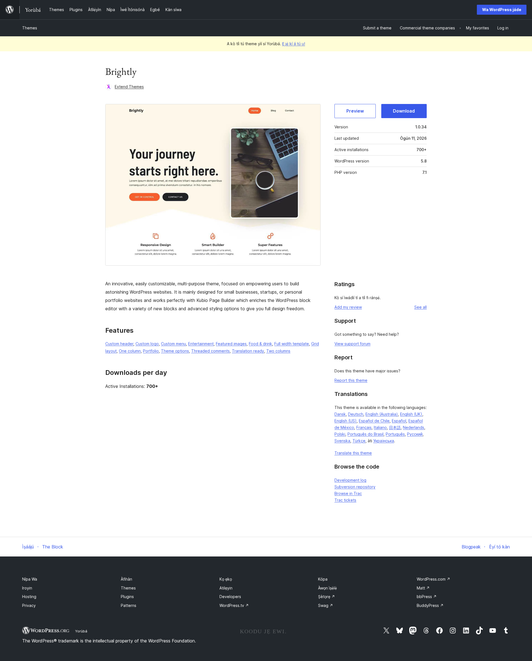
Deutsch (355, 414)
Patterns (128, 605)
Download (404, 111)
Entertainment (201, 343)
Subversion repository (354, 486)
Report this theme (350, 380)
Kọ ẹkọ (225, 579)
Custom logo (147, 343)
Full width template (291, 343)
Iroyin (27, 588)
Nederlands (413, 427)
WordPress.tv (234, 605)
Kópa (323, 579)
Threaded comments (210, 351)
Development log (350, 480)
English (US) (345, 420)
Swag (325, 605)
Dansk (340, 414)
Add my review (348, 307)
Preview (355, 111)
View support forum (352, 343)
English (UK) (411, 414)
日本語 (395, 427)
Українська (383, 440)
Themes (29, 28)
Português (395, 434)
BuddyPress (430, 605)
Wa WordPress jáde (501, 9)
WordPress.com (433, 579)
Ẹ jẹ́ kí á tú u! (293, 43)
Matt (423, 588)
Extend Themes (129, 86)
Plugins (127, 596)
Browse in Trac (348, 493)
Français (364, 427)
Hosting (29, 596)
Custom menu (173, 343)
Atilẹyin (225, 588)
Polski (339, 434)
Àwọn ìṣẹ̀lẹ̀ (327, 588)
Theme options (175, 351)
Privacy (29, 605)
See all (420, 307)
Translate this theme (353, 453)
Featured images (231, 343)
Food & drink (260, 343)
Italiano (380, 427)
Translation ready (248, 351)
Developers (230, 596)
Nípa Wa (29, 579)
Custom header (119, 343)
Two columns (278, 351)
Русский (415, 434)
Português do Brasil (365, 434)
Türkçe (358, 440)
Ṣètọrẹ (326, 596)
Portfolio (151, 351)
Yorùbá (81, 631)
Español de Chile (374, 420)
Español (399, 420)
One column (130, 351)
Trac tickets (345, 500)
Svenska (342, 440)
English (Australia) (381, 414)
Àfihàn (126, 579)
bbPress (427, 596)
